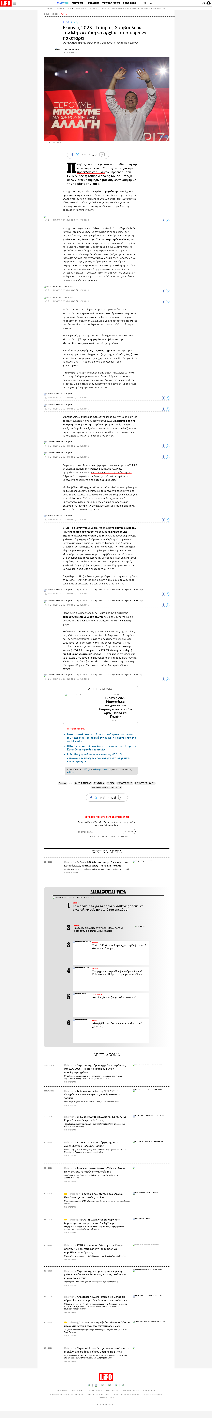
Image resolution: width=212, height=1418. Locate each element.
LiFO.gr (86, 769)
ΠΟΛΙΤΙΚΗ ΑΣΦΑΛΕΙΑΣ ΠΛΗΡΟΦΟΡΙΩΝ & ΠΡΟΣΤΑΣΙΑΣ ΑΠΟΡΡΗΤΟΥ (80, 1394)
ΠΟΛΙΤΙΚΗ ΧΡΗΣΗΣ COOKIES (126, 1394)
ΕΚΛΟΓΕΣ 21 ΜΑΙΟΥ (144, 783)
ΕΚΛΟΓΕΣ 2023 (124, 783)
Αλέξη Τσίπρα (88, 176)
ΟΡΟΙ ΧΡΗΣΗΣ (91, 836)
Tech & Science (117, 8)
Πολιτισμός (92, 8)
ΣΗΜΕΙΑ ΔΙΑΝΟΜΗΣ (153, 1394)
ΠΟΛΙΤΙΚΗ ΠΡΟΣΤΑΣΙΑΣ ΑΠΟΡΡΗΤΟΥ (114, 836)
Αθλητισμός (132, 8)
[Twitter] (166, 137)
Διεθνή (59, 8)
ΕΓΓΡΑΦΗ (129, 831)
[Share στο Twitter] (167, 220)
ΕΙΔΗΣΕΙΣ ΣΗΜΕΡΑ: (76, 729)
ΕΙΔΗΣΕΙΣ (55, 14)
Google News (100, 769)
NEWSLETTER (95, 1391)
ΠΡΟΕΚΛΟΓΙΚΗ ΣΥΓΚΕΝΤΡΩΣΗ (106, 787)
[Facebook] (162, 137)
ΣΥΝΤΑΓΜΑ (99, 783)
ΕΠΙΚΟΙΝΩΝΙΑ (78, 1391)
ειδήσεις (71, 772)
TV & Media (104, 8)
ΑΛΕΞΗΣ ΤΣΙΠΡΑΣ (83, 783)
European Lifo (159, 8)
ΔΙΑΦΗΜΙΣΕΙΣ (112, 1391)
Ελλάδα (50, 8)
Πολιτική (69, 8)
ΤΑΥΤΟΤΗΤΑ (62, 1391)
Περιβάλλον (145, 8)
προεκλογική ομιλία (91, 172)
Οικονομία (79, 8)
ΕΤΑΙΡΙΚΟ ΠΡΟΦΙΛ (131, 1391)
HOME (46, 14)
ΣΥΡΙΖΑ (110, 783)
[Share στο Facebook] (163, 220)
